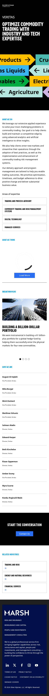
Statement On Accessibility (32, 677)
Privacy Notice (25, 672)
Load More (24, 275)
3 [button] (26, 359)
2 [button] (23, 359)
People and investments (15, 630)
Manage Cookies (12, 682)
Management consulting (16, 635)
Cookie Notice (11, 677)
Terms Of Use (10, 672)
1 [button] (20, 359)
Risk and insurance (13, 620)
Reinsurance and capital (15, 625)
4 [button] (29, 359)
